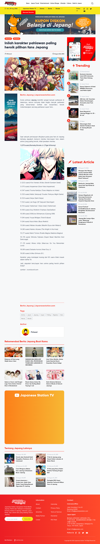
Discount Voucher (28, 12)
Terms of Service (56, 512)
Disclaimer (54, 516)
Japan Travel (35, 3)
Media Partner (40, 516)
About (38, 504)
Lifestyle (63, 3)
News (28, 3)
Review (58, 8)
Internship (54, 504)
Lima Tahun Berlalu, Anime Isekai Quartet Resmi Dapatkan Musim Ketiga (54, 361)
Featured (8, 38)
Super (42, 315)
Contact (38, 508)
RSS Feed (54, 519)
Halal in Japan (77, 3)
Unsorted (16, 38)
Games (42, 8)
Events (50, 8)
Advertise (39, 512)
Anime (23, 315)
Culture (69, 3)
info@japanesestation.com (79, 511)
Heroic (23, 318)
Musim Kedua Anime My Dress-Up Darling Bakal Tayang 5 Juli (32, 384)
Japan (29, 315)
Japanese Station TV (29, 8)
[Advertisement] (42, 286)
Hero (61, 315)
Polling (49, 315)
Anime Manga (54, 3)
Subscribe (27, 519)
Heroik (29, 318)
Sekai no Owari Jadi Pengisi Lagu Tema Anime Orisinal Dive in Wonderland (13, 384)
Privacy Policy (55, 508)
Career (38, 519)
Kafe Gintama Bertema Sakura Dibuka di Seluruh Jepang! (54, 384)
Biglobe (55, 315)
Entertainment (44, 3)
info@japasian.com (77, 529)
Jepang (35, 315)
